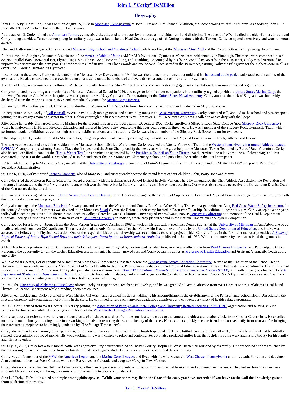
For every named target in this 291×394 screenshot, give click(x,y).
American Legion (76, 356)
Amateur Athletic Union (102, 56)
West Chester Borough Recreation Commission (128, 310)
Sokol (104, 210)
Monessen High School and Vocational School (106, 49)
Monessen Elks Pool (52, 206)
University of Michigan (235, 224)
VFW (52, 356)
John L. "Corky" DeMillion (145, 4)
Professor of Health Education (207, 251)
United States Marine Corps (255, 92)
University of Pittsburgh (106, 163)
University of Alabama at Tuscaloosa (47, 285)
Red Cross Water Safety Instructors (258, 206)
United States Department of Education (227, 228)
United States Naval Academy (180, 96)
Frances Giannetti (62, 174)
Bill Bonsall (56, 113)
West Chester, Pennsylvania (206, 356)
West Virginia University (177, 113)
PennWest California (205, 214)
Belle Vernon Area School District (85, 195)
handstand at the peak (221, 74)
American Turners (65, 34)
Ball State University (99, 218)
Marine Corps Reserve (123, 100)
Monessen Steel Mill (189, 49)
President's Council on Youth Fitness (162, 153)
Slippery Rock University (261, 123)
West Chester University (229, 247)
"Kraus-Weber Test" (70, 153)
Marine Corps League (118, 356)
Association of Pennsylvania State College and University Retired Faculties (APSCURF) (162, 306)
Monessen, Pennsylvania (113, 24)
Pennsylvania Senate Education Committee (180, 262)
